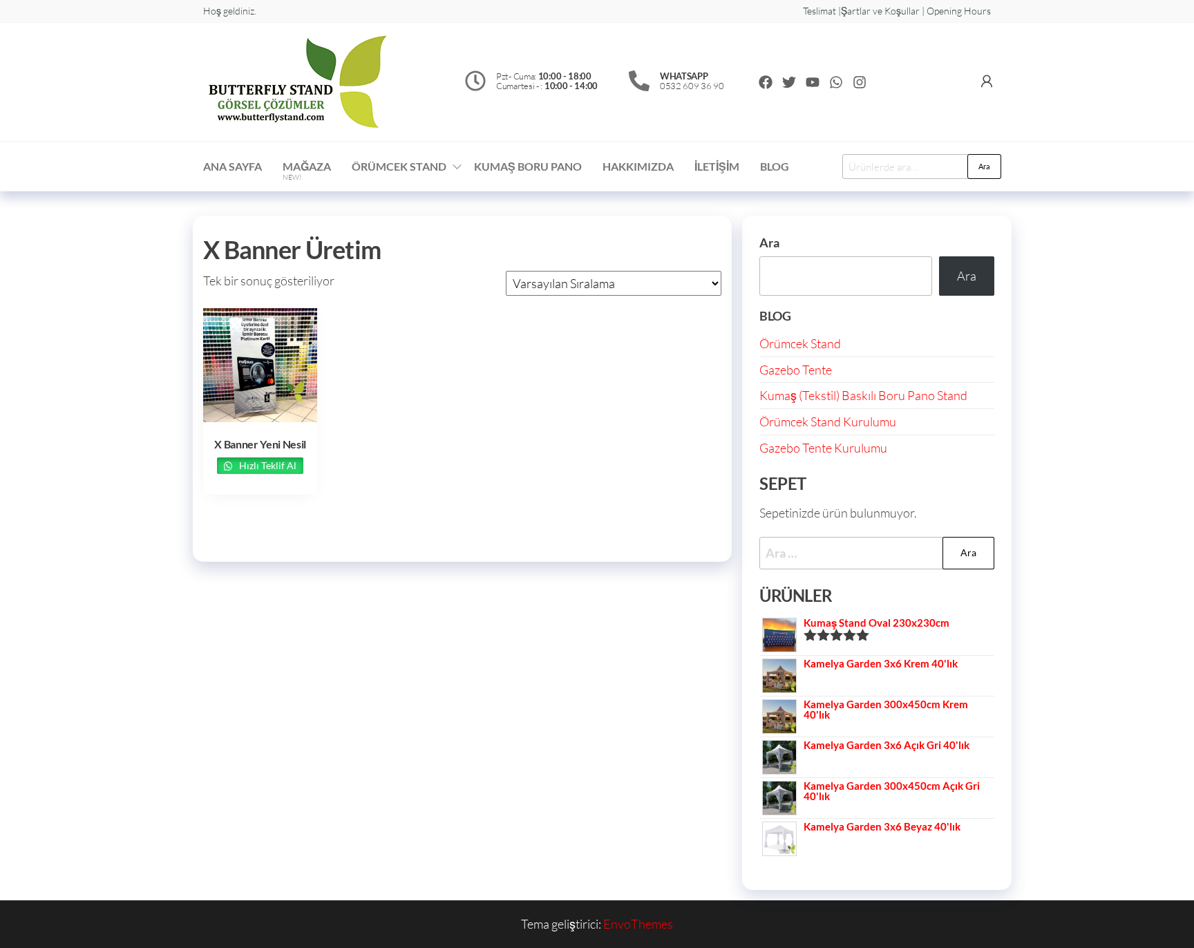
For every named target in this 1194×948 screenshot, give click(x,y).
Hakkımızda (638, 166)
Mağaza (307, 171)
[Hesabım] (987, 81)
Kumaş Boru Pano (528, 166)
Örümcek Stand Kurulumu (827, 421)
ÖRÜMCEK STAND (399, 166)
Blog (774, 166)
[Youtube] (812, 82)
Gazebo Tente (795, 369)
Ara (984, 166)
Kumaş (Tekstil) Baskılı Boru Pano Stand (863, 395)
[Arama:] (876, 553)
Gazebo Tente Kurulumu (823, 447)
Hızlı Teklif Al (266, 465)
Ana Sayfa (232, 166)
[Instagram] (859, 82)
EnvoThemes (638, 923)
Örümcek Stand (800, 343)
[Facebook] (766, 82)
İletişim (716, 166)
